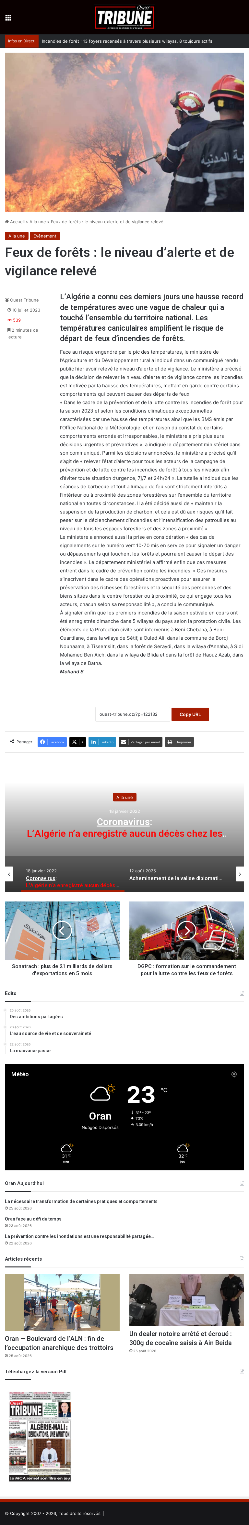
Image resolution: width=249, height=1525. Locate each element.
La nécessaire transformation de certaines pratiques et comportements (81, 1201)
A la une (38, 221)
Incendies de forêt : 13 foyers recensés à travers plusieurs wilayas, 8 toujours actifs (127, 41)
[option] (124, 827)
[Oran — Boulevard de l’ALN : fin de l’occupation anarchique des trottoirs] (62, 1302)
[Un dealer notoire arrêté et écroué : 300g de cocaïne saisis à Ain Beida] (186, 1300)
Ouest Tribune (24, 300)
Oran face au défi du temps (33, 1219)
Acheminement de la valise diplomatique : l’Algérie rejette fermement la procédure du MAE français (124, 834)
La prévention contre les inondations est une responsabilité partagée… (79, 1236)
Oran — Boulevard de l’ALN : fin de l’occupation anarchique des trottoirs (59, 1343)
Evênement (44, 235)
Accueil (17, 221)
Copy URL (190, 714)
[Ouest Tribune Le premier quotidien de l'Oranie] (124, 17)
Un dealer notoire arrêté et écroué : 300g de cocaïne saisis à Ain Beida (180, 1338)
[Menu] (8, 19)
